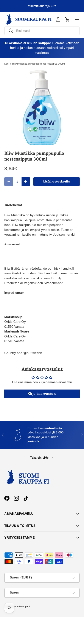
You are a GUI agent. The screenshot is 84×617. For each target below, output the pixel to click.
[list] (42, 107)
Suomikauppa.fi (21, 606)
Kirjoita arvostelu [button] (42, 394)
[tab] (13, 205)
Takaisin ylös (39, 457)
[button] (67, 19)
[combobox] (42, 30)
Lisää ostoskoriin (56, 181)
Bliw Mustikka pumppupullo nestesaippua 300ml (38, 64)
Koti (6, 64)
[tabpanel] (42, 278)
